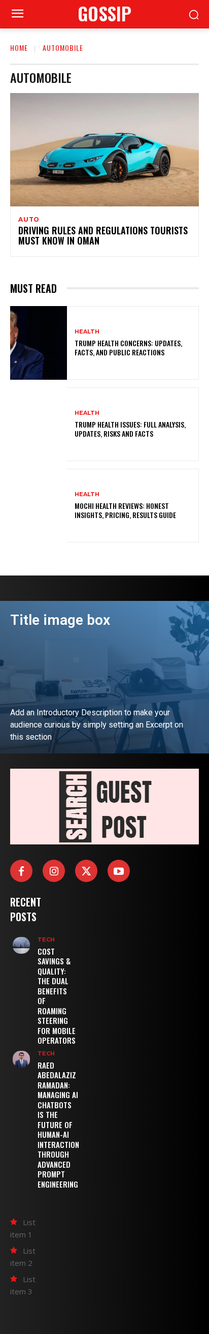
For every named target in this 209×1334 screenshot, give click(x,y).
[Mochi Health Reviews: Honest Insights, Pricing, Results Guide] (38, 505)
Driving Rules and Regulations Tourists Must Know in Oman (103, 235)
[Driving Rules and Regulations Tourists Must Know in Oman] (104, 149)
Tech (46, 940)
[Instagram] (54, 871)
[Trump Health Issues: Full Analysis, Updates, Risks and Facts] (38, 424)
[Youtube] (119, 871)
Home (19, 47)
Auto (29, 220)
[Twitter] (86, 871)
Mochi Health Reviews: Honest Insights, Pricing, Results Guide (125, 510)
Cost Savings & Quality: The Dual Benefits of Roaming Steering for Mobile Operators (57, 996)
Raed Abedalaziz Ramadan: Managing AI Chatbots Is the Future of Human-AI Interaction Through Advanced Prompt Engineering (58, 1124)
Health (87, 332)
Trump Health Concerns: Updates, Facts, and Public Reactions (128, 347)
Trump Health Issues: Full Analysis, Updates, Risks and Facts (130, 429)
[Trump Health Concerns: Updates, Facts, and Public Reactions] (38, 343)
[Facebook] (21, 871)
